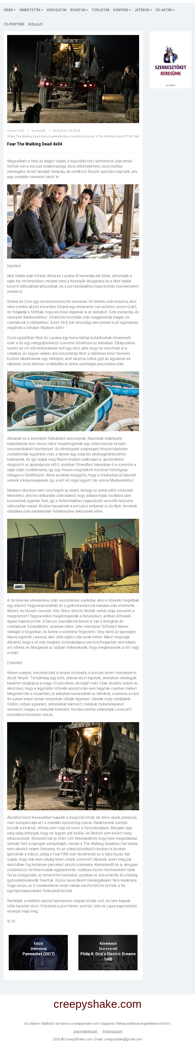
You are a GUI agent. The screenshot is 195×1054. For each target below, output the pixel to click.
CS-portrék (14, 24)
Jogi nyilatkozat (85, 1031)
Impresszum (112, 1031)
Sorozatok (57, 10)
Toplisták (101, 10)
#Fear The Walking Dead (23, 136)
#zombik (76, 136)
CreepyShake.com (79, 1039)
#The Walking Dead (109, 136)
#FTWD (128, 136)
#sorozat (88, 136)
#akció (138, 136)
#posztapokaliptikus (55, 136)
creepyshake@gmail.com (123, 1039)
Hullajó (35, 24)
